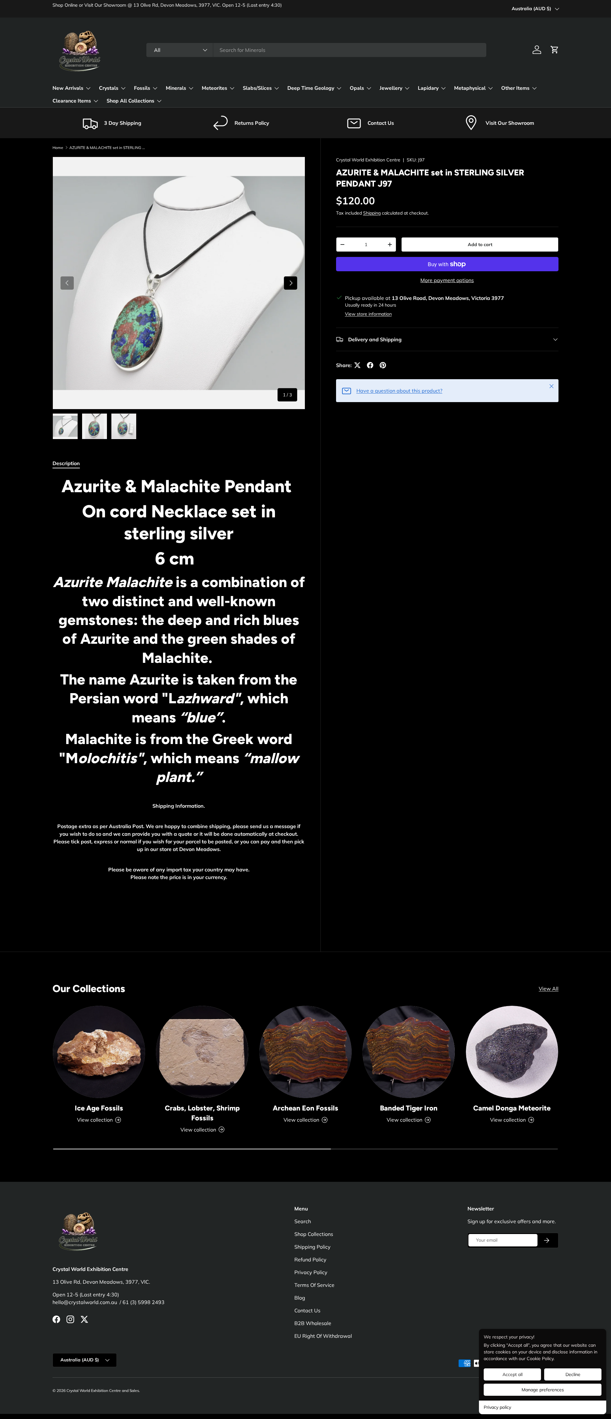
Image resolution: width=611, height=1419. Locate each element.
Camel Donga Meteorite (512, 1108)
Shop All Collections (130, 100)
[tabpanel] (179, 699)
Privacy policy (497, 1407)
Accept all (512, 1374)
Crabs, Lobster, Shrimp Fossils (202, 1113)
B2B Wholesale (312, 1323)
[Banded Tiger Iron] (408, 1052)
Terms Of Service (314, 1285)
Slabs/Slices (257, 88)
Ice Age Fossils (99, 1108)
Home (58, 147)
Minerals (176, 88)
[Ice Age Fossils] (99, 1052)
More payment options (447, 280)
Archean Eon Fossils (305, 1108)
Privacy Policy (310, 1272)
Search (302, 1221)
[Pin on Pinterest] (382, 365)
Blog (299, 1298)
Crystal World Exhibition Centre (368, 160)
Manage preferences (543, 1390)
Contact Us (307, 1310)
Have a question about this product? (399, 390)
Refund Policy (310, 1259)
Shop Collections (313, 1234)
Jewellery (391, 88)
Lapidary (428, 88)
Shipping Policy (312, 1247)
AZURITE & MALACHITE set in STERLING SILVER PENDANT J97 (107, 147)
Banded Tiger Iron (409, 1108)
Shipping (372, 213)
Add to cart (480, 244)
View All (548, 988)
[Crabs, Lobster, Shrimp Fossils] (202, 1052)
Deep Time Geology (310, 88)
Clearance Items (72, 100)
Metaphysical (470, 88)
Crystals (108, 88)
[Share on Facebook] (370, 365)
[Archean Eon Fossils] (305, 1052)
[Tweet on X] (357, 365)
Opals (357, 88)
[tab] (66, 463)
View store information (368, 314)
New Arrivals (68, 88)
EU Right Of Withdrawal (323, 1336)
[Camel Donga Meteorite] (512, 1052)
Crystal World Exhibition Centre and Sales (103, 1390)
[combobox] (316, 50)
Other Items (515, 88)
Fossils (142, 88)
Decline (572, 1374)
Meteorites (214, 88)
